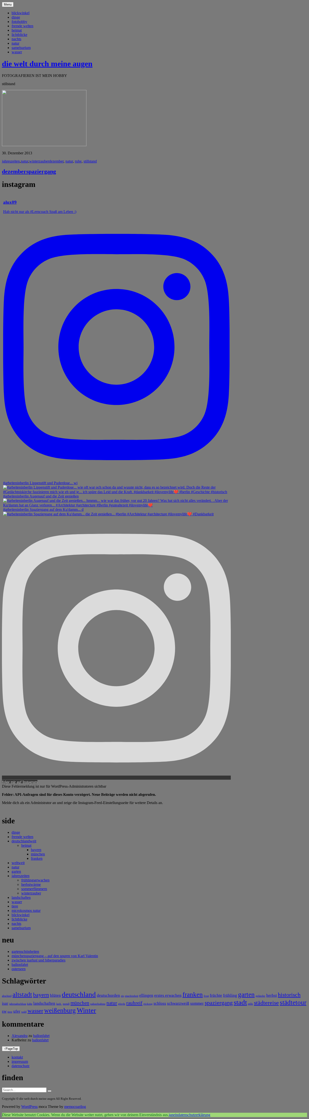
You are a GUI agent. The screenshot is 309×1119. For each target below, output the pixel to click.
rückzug (148, 1004)
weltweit (18, 863)
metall (66, 1004)
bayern (36, 850)
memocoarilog (75, 1107)
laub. (59, 1004)
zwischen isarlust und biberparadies (38, 960)
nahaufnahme (97, 1004)
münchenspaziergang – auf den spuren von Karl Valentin (55, 956)
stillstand (90, 161)
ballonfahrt (20, 964)
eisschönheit (131, 996)
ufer (16, 1011)
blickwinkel (20, 13)
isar (5, 1003)
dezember (56, 161)
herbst (271, 995)
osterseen (19, 969)
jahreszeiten (11, 161)
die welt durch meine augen (47, 63)
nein (174, 1115)
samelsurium (21, 48)
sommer (197, 1003)
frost (206, 996)
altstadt (22, 994)
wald (24, 1011)
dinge (16, 17)
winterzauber (39, 161)
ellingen (146, 995)
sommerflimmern (34, 889)
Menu (8, 4)
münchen (38, 854)
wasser (17, 52)
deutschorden (108, 995)
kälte (29, 1004)
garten (16, 871)
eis (122, 996)
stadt (240, 1002)
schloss (160, 1003)
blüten (55, 995)
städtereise (266, 1002)
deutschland (79, 994)
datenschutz (20, 1066)
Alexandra (20, 1036)
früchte (216, 995)
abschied (7, 996)
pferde (121, 1004)
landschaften (21, 897)
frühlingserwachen (35, 880)
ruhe (78, 161)
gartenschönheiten (25, 951)
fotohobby (19, 22)
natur (15, 43)
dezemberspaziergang (29, 171)
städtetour (293, 1002)
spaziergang (219, 1002)
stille (250, 1004)
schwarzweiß (178, 1003)
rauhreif (134, 1003)
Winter (86, 1010)
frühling (230, 995)
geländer (260, 996)
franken (36, 858)
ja (170, 1115)
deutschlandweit (24, 841)
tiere (15, 906)
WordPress (29, 1107)
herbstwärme (31, 884)
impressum (20, 1061)
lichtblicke (19, 35)
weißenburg (60, 1010)
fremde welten (22, 26)
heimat (17, 30)
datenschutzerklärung (194, 1115)
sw (4, 1011)
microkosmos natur (26, 910)
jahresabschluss (17, 1004)
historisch (289, 994)
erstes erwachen (168, 995)
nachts (16, 39)
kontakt (17, 1057)
